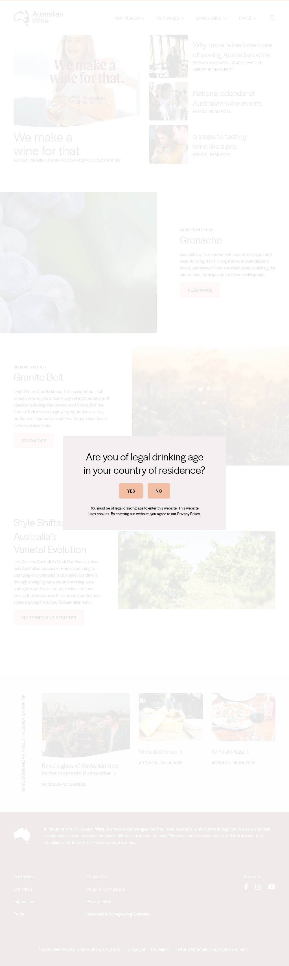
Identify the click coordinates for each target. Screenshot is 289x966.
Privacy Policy (188, 513)
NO (159, 491)
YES (131, 491)
